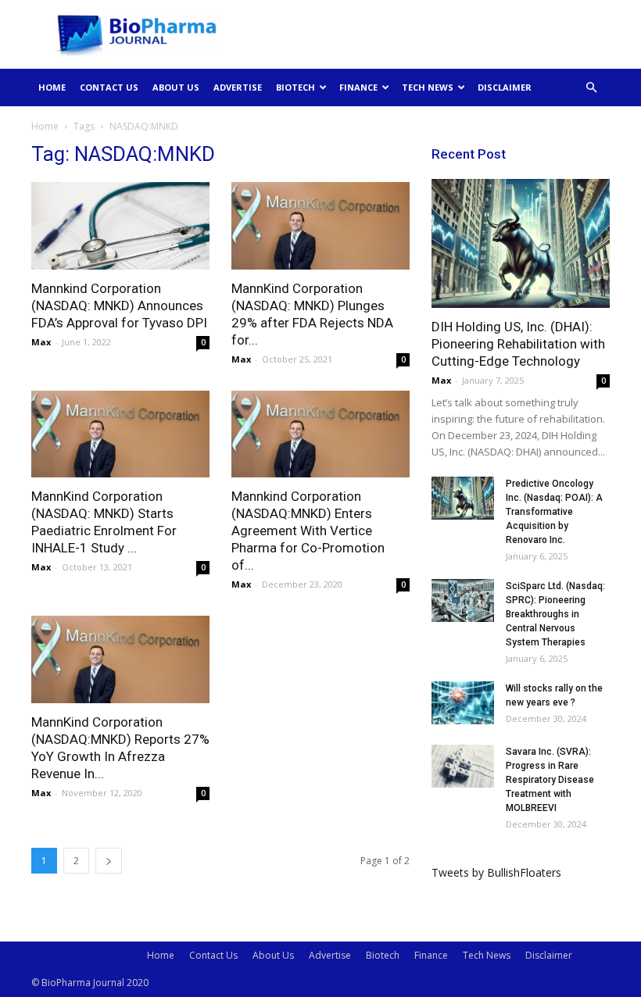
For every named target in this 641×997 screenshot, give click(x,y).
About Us (175, 87)
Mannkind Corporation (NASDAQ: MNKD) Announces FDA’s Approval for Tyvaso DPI (119, 306)
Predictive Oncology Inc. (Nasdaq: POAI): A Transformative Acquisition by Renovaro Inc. (554, 511)
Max (41, 342)
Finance (358, 87)
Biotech (295, 87)
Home (52, 87)
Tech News (427, 87)
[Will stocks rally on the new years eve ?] (463, 702)
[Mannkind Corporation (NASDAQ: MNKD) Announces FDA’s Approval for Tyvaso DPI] (120, 226)
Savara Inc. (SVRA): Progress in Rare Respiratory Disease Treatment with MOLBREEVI (550, 779)
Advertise (237, 87)
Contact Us (109, 87)
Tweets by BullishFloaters (496, 872)
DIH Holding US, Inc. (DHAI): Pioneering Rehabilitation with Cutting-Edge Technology (518, 344)
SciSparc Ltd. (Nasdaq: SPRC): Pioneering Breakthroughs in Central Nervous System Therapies (555, 614)
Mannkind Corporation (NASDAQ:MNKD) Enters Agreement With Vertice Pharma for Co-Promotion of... (308, 530)
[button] (591, 87)
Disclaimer (505, 87)
